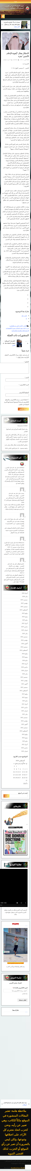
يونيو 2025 (25, 616)
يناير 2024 (25, 674)
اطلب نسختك (22, 1000)
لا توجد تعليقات (6, 60)
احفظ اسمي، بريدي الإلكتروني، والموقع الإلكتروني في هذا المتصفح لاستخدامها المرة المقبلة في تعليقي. (16, 402)
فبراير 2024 (24, 670)
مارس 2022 (24, 748)
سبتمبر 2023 (24, 687)
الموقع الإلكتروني (24, 392)
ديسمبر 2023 (24, 677)
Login (15, 1)
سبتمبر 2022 (24, 727)
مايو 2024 (25, 660)
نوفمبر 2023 (24, 680)
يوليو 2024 (25, 653)
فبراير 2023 (24, 711)
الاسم (27, 377)
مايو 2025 (25, 620)
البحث (6, 796)
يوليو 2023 (25, 694)
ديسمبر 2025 (24, 600)
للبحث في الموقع (23, 793)
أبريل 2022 (25, 744)
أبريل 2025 (25, 623)
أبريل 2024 (25, 663)
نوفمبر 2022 (24, 721)
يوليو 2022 (25, 734)
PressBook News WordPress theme (20, 1168)
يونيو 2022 (25, 738)
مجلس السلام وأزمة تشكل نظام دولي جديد (16, 445)
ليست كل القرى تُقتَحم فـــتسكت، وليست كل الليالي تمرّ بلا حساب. (14, 545)
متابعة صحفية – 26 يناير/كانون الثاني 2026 (16, 448)
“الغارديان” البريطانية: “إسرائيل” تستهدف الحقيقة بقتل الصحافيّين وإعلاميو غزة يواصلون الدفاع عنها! (11, 342)
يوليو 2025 (25, 613)
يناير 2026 (25, 596)
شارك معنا (15, 1010)
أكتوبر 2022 (24, 724)
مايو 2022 (25, 741)
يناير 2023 (25, 714)
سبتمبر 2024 (24, 647)
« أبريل (25, 783)
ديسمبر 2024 (24, 637)
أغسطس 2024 (24, 650)
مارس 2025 (24, 627)
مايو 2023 (25, 701)
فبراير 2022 (24, 751)
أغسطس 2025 (24, 610)
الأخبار (18, 27)
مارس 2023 (24, 707)
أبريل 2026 (25, 593)
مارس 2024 (24, 667)
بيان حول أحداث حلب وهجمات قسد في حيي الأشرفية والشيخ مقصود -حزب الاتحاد (14, 521)
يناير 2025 (25, 633)
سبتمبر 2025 (24, 606)
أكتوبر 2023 (24, 684)
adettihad (15, 59)
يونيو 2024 (25, 657)
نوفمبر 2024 (24, 640)
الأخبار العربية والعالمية (16, 326)
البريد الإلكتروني (24, 385)
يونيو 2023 (25, 697)
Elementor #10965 (23, 426)
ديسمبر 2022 (24, 717)
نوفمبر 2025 (24, 603)
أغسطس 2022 (24, 731)
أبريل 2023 (25, 704)
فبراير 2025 (24, 630)
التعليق (26, 362)
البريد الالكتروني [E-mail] (19, 988)
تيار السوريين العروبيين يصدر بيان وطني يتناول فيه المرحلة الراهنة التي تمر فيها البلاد (10, 23)
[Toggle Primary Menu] (3, 16)
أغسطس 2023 (24, 690)
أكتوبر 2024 (24, 643)
